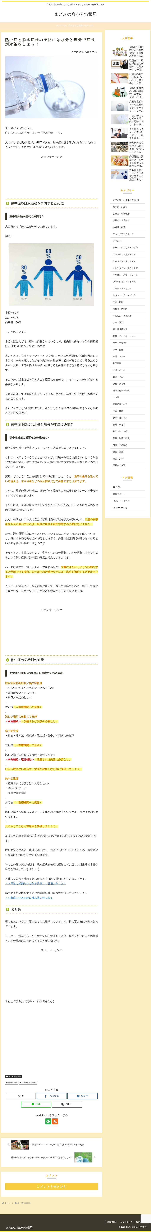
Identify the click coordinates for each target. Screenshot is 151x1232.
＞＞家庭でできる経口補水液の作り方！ (29, 897)
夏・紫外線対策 (14, 1076)
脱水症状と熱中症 (29, 1082)
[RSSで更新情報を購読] (55, 1121)
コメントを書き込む (52, 1186)
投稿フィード (119, 494)
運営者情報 (112, 1222)
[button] (67, 1104)
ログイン (117, 487)
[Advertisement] (51, 177)
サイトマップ (126, 1222)
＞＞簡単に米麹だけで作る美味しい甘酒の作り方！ (35, 883)
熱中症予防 (12, 1082)
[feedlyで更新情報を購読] (48, 1121)
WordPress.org (120, 507)
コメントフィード (121, 500)
